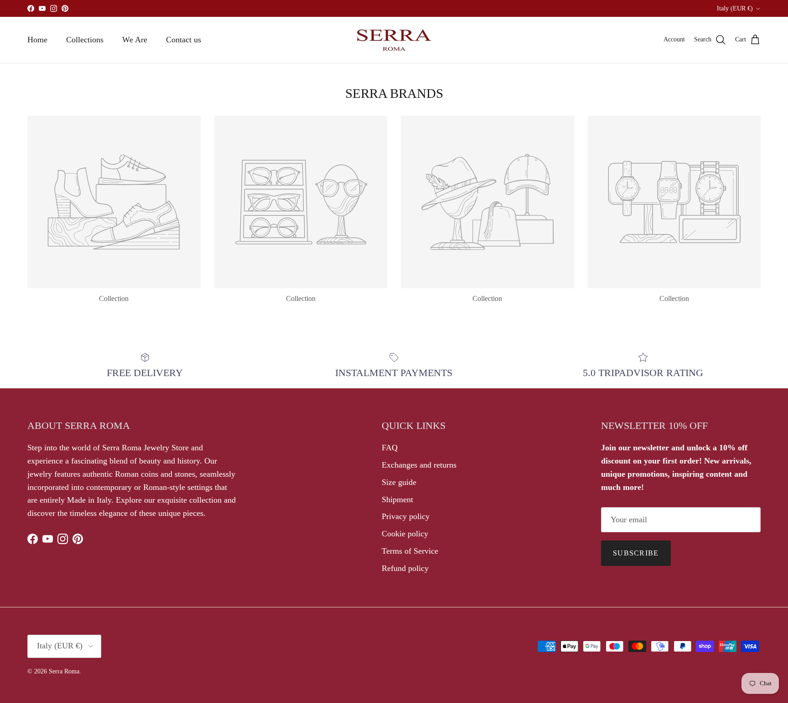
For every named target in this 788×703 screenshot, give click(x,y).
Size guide (399, 482)
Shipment (397, 499)
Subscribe (636, 553)
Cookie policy (405, 533)
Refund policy (405, 568)
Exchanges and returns (419, 464)
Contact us (183, 39)
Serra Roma (64, 671)
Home (37, 39)
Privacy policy (406, 516)
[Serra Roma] (394, 40)
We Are (134, 39)
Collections (85, 39)
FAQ (390, 447)
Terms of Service (410, 550)
